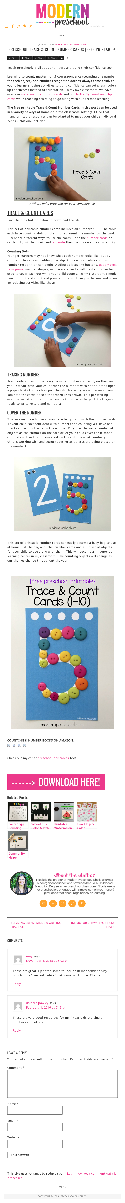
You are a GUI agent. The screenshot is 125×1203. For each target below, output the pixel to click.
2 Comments (80, 44)
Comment (15, 1068)
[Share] (61, 58)
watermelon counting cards (41, 94)
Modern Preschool (62, 15)
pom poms (15, 269)
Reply (17, 984)
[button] (62, 35)
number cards (97, 238)
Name (13, 1104)
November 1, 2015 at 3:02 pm (48, 961)
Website (13, 1137)
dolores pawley (37, 1003)
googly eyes (108, 265)
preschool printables (53, 758)
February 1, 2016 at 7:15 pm (47, 1007)
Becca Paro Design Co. (74, 1196)
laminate (58, 242)
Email (12, 1121)
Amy (29, 956)
